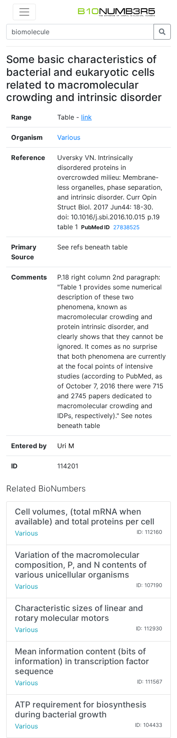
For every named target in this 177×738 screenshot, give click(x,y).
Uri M (65, 446)
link (86, 117)
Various (68, 137)
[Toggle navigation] (24, 12)
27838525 (126, 227)
